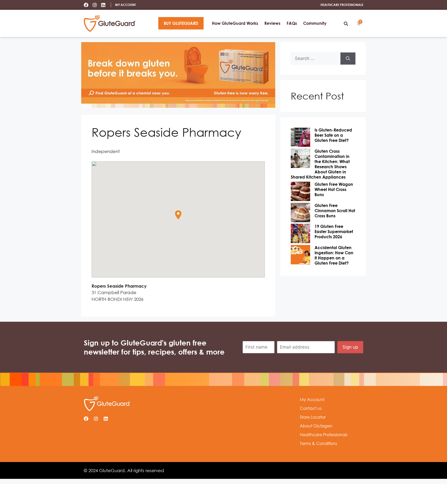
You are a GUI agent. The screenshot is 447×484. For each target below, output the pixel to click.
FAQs (292, 23)
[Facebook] (86, 5)
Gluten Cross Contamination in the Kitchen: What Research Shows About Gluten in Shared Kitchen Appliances (320, 164)
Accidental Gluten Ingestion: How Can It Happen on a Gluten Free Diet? (334, 255)
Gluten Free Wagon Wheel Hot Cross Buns (334, 189)
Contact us (311, 408)
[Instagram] (94, 5)
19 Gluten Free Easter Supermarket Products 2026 (334, 231)
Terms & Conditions (318, 443)
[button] (346, 24)
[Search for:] (315, 58)
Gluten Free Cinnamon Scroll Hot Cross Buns (335, 210)
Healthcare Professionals (323, 434)
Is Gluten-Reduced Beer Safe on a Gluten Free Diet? (333, 135)
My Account (312, 399)
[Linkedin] (103, 5)
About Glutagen (316, 425)
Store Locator (313, 417)
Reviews (272, 23)
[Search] (347, 58)
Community (314, 23)
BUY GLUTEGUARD (181, 23)
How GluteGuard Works (235, 23)
